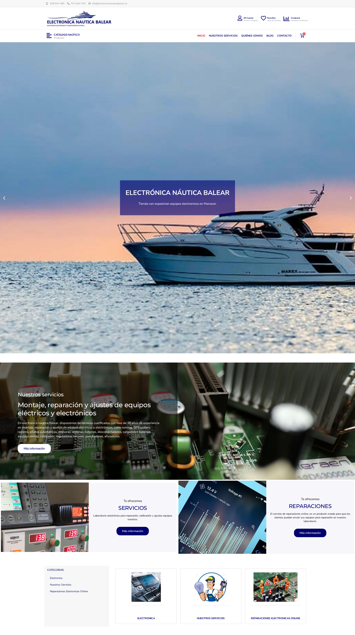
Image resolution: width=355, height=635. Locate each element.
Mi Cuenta (248, 18)
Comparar (295, 18)
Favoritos (271, 18)
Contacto (284, 35)
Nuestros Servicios (223, 35)
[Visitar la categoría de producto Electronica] (146, 587)
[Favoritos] (263, 18)
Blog (269, 35)
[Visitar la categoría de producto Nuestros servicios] (210, 587)
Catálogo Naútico (67, 35)
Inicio (201, 35)
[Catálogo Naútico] (49, 36)
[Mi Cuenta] (240, 18)
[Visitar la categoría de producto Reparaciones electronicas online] (275, 587)
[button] (4, 197)
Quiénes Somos (252, 35)
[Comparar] (287, 19)
